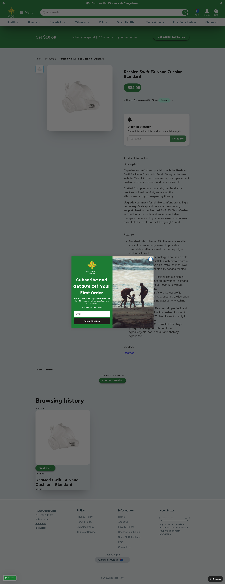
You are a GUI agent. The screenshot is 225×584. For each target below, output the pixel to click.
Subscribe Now (92, 321)
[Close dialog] (150, 259)
